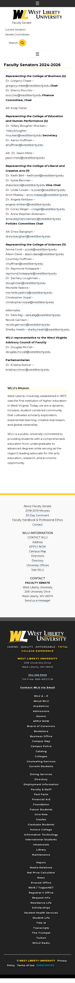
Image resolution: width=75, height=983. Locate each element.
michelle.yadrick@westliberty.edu (29, 292)
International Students (41, 839)
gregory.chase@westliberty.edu (28, 85)
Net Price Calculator (41, 872)
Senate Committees (17, 34)
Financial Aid (41, 799)
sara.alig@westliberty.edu (42, 315)
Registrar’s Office (41, 892)
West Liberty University (36, 15)
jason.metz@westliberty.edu (25, 157)
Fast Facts (41, 794)
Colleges (41, 756)
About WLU (41, 701)
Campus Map (37, 551)
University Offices (37, 565)
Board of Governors (41, 726)
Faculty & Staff (41, 789)
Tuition (41, 937)
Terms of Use (25, 965)
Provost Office (41, 882)
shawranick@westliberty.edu (25, 185)
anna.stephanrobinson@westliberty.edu (33, 219)
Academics (41, 706)
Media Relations (41, 867)
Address (37, 542)
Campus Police (41, 746)
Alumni (41, 716)
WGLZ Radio (41, 942)
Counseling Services (41, 761)
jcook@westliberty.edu (41, 249)
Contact (37, 524)
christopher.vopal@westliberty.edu (30, 302)
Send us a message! (37, 600)
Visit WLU (37, 569)
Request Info (41, 897)
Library (41, 849)
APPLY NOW (37, 546)
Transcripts (41, 927)
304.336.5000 (37, 675)
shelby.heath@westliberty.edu (48, 329)
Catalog (41, 751)
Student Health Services (41, 912)
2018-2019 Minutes (37, 510)
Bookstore (41, 731)
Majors (41, 862)
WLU (37, 637)
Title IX (41, 922)
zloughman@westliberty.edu (26, 283)
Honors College (41, 829)
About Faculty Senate (37, 506)
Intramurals (41, 844)
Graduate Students (41, 824)
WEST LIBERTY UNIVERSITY (37, 658)
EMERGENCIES (45, 965)
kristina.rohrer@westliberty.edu (27, 369)
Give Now (41, 814)
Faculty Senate (21, 22)
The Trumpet (41, 932)
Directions (37, 555)
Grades (41, 819)
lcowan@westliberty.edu (48, 190)
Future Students (41, 809)
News (41, 877)
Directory (38, 560)
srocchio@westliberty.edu (24, 95)
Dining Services (41, 774)
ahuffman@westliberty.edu (24, 145)
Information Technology (41, 834)
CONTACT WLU (37, 537)
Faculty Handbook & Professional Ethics (37, 520)
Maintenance (41, 854)
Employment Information (41, 784)
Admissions (41, 711)
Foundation (41, 804)
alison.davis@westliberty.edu (44, 254)
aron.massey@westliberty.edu (47, 194)
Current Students (41, 766)
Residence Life (41, 902)
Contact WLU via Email (37, 687)
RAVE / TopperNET (41, 887)
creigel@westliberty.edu (48, 209)
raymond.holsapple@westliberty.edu (31, 273)
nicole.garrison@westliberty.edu (28, 324)
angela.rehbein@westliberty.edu (28, 204)
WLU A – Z (41, 695)
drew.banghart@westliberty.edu (28, 236)
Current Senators (15, 29)
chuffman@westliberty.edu (24, 263)
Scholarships (41, 907)
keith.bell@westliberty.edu (45, 175)
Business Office (41, 736)
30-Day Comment (37, 515)
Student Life (41, 917)
